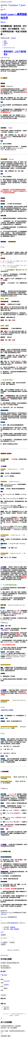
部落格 (5, 43)
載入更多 (3, 934)
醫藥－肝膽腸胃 (14, 929)
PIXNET (7, 1013)
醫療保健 (12, 927)
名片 (5, 45)
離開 (9, 1036)
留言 (16, 923)
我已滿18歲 (3, 1036)
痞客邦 (13, 923)
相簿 (5, 41)
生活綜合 (13, 38)
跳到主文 (3, 22)
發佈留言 (3, 944)
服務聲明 (17, 1015)
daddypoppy (4, 914)
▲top (2, 932)
